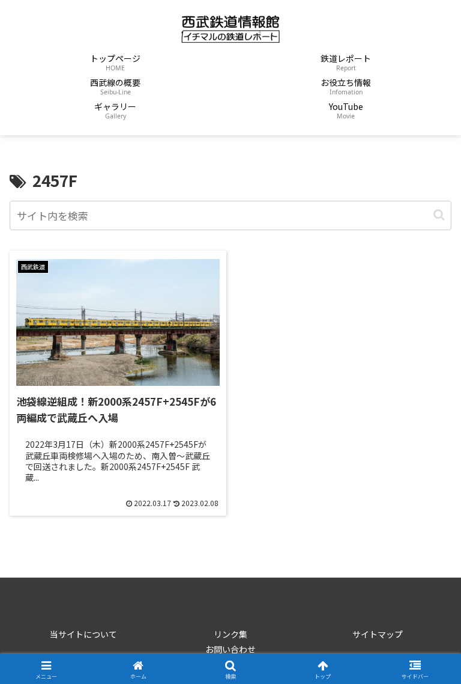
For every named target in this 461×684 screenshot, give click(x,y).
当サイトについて (83, 634)
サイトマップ (377, 634)
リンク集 (230, 634)
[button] (439, 215)
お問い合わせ (230, 649)
